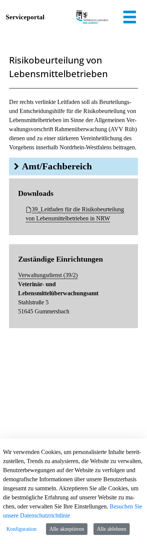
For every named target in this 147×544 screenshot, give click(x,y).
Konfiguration (21, 529)
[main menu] (129, 18)
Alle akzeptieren (66, 529)
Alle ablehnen (111, 529)
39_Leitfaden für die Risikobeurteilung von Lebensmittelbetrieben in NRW (75, 214)
